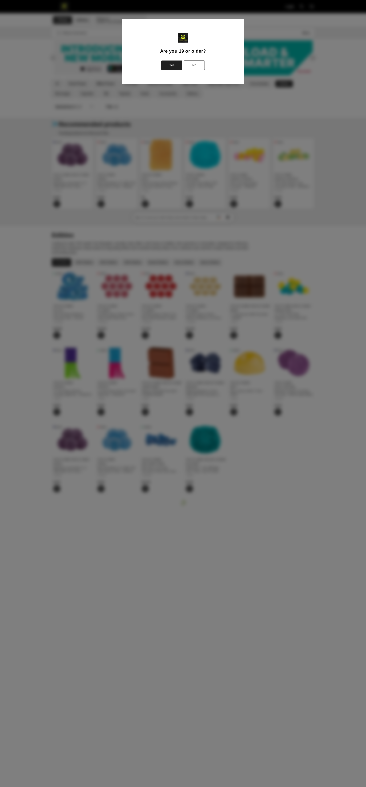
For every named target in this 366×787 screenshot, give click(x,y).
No (194, 65)
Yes (171, 65)
